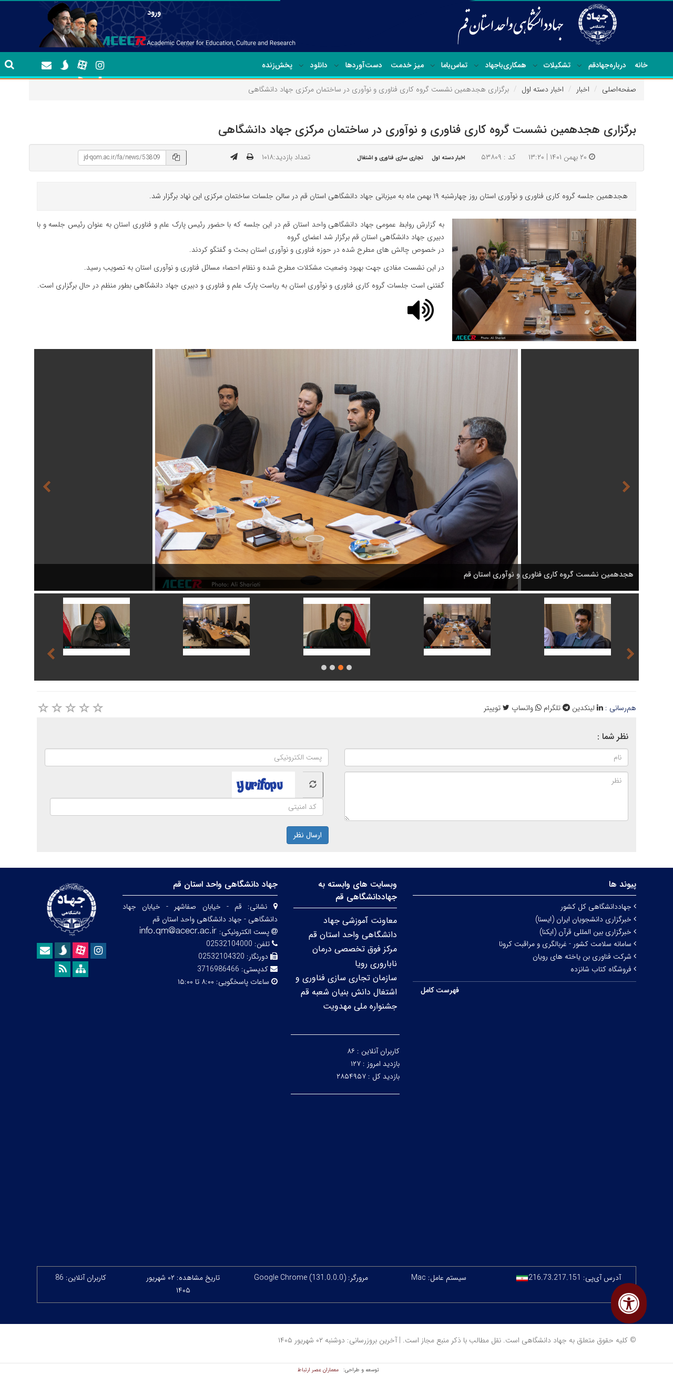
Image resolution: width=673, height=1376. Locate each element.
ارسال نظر (307, 835)
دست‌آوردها (363, 65)
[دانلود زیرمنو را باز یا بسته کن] (301, 65)
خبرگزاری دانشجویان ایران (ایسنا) (584, 919)
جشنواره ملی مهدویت (360, 1006)
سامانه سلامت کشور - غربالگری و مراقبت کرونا (566, 944)
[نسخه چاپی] (250, 157)
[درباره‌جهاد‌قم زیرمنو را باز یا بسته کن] (579, 65)
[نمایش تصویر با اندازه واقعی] (544, 279)
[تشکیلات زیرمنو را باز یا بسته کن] (535, 65)
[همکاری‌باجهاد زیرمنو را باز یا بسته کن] (476, 65)
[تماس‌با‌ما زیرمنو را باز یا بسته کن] (432, 65)
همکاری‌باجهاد (505, 65)
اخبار (582, 89)
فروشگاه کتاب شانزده (602, 969)
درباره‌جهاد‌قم (607, 65)
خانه (641, 65)
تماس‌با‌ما (454, 65)
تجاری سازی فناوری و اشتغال (390, 157)
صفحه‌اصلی (619, 89)
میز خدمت (407, 65)
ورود (154, 12)
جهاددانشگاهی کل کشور (597, 906)
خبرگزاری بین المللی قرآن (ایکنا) (586, 932)
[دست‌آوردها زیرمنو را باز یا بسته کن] (336, 65)
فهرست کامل (440, 990)
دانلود (319, 65)
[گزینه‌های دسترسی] (629, 1303)
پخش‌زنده (277, 65)
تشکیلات (557, 65)
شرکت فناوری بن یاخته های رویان (583, 956)
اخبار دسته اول (543, 89)
